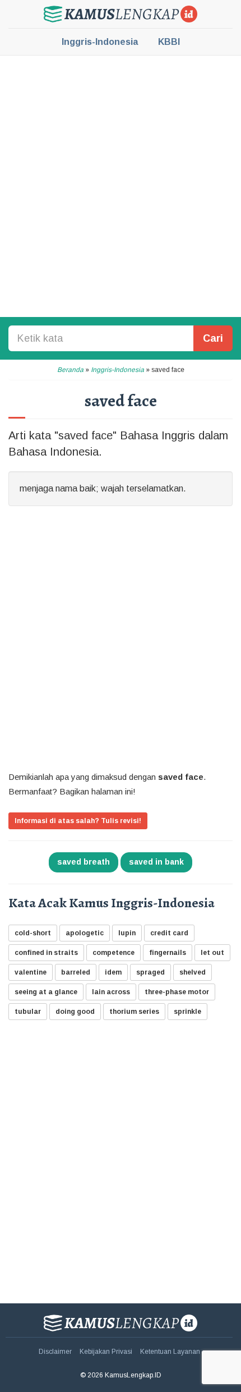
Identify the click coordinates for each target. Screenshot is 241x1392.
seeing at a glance (46, 992)
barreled (75, 972)
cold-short (33, 933)
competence (113, 953)
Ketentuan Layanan (170, 1352)
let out (212, 953)
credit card (169, 933)
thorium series (134, 1012)
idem (113, 972)
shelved (192, 972)
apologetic (85, 933)
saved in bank (156, 861)
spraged (150, 972)
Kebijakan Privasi (106, 1352)
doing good (75, 1012)
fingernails (167, 953)
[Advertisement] (120, 185)
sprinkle (187, 1012)
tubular (28, 1012)
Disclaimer (55, 1352)
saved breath (83, 861)
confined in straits (46, 953)
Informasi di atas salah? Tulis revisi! (78, 821)
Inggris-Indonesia (100, 42)
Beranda (70, 370)
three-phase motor (177, 992)
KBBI (169, 42)
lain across (111, 992)
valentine (31, 972)
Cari (213, 338)
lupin (127, 933)
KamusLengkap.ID (120, 14)
